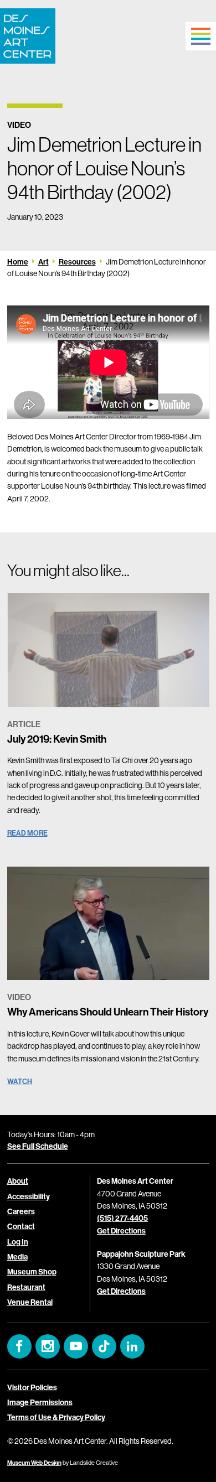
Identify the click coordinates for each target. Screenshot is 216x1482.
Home (17, 262)
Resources (77, 262)
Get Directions (121, 1231)
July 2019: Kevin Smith (56, 738)
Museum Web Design (34, 1463)
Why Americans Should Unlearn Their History (107, 1011)
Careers (21, 1211)
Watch (19, 1081)
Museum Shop (31, 1272)
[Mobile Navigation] (201, 36)
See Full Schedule (37, 1146)
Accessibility (28, 1196)
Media (17, 1257)
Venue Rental (30, 1302)
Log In (17, 1242)
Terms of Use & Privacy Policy (56, 1417)
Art (43, 262)
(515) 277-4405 (122, 1218)
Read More (27, 832)
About (17, 1181)
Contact (21, 1226)
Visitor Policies (32, 1387)
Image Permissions (40, 1402)
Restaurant (26, 1287)
